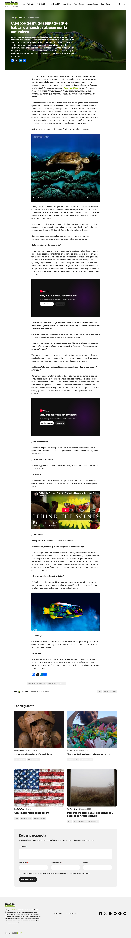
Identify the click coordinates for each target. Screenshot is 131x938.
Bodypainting (52, 683)
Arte (99, 692)
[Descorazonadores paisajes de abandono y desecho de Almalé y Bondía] (92, 788)
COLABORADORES (71, 913)
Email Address (56, 863)
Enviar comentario (28, 879)
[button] (120, 4)
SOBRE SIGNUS (58, 913)
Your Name (23, 863)
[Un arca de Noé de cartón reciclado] (39, 729)
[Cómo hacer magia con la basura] (39, 788)
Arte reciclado (20, 760)
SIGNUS (62, 683)
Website (85, 863)
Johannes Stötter (71, 88)
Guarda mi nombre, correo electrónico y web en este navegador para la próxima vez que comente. (55, 873)
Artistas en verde (109, 692)
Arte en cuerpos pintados (36, 683)
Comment (23, 846)
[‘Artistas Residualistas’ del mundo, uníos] (92, 729)
